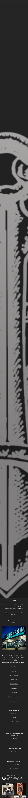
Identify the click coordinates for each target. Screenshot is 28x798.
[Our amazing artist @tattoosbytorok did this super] (20, 789)
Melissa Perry (14, 738)
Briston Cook (14, 679)
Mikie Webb (14, 692)
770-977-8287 (14, 768)
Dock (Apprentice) (14, 721)
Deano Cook (14, 671)
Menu (14, 600)
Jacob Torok (14, 688)
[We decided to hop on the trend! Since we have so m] (8, 789)
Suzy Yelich (14, 751)
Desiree (14, 717)
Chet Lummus (14, 675)
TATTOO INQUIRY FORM (14, 701)
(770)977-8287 (14, 614)
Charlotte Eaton (14, 684)
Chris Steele (14, 713)
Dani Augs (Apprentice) (14, 696)
